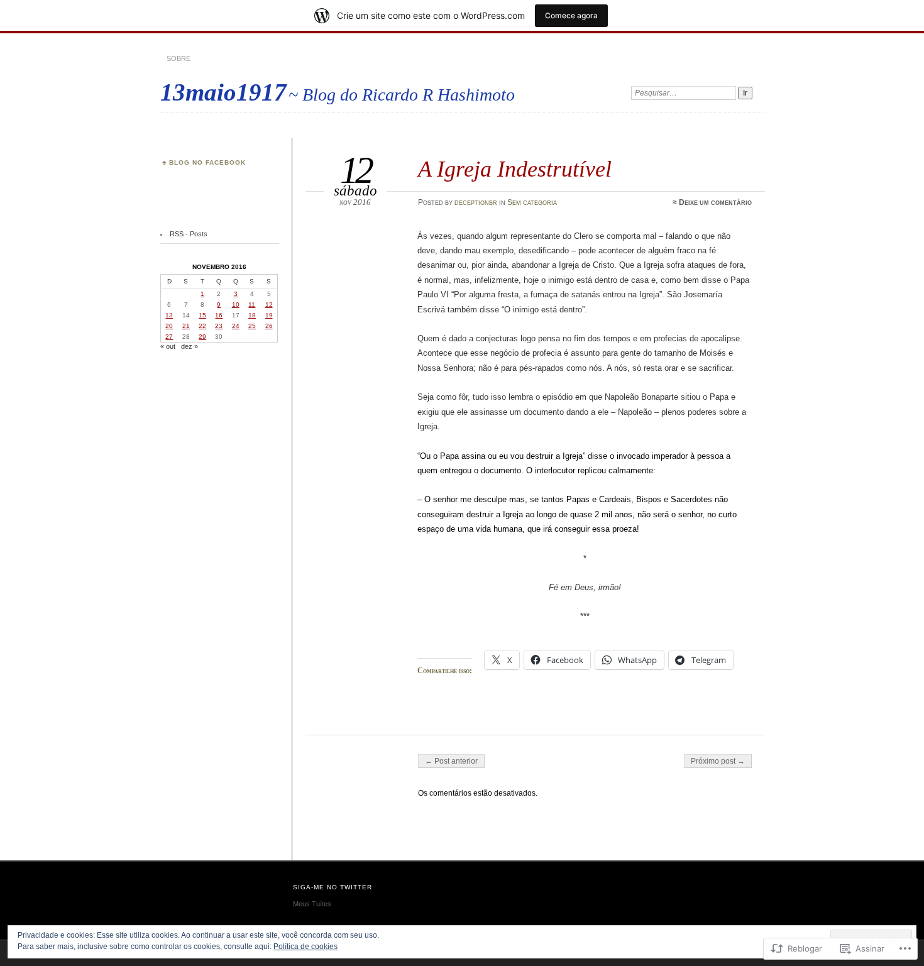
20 (169, 325)
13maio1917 (223, 92)
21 (186, 325)
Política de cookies (305, 946)
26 (269, 325)
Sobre (178, 58)
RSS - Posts (188, 234)
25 (252, 325)
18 (252, 315)
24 (235, 325)
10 (235, 304)
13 (169, 315)
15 (202, 315)
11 (251, 304)
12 (269, 304)
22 (202, 325)
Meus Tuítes (312, 904)
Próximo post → (718, 761)
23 (219, 325)
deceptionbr (475, 202)
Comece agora (571, 15)
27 (169, 336)
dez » (189, 346)
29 (202, 336)
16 (219, 315)
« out (167, 346)
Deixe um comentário (715, 202)
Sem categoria (532, 202)
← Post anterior (451, 761)
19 (269, 315)
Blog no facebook (207, 162)
